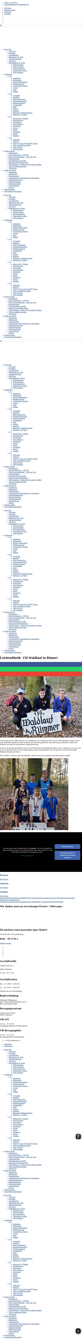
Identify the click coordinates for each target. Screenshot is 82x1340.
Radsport (16, 111)
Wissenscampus (9, 189)
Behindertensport (18, 84)
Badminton (16, 78)
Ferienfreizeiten (14, 176)
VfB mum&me (18, 149)
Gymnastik (16, 95)
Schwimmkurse (18, 124)
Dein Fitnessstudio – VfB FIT (19, 155)
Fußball (15, 92)
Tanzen (15, 128)
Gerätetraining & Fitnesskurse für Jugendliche (24, 178)
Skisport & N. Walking (20, 118)
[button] (41, 664)
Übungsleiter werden (20, 70)
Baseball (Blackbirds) (20, 82)
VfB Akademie (18, 72)
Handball (16, 97)
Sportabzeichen (18, 120)
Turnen (15, 134)
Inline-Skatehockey (19, 99)
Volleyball (16, 140)
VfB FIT (16, 141)
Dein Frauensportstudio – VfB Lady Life (22, 157)
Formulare (12, 53)
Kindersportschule (19, 103)
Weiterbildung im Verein (17, 63)
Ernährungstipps (14, 159)
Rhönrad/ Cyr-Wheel (20, 115)
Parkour (15, 109)
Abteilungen (8, 74)
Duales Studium (18, 67)
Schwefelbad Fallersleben (13, 191)
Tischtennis (16, 132)
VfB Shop (12, 51)
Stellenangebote (18, 65)
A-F (10, 76)
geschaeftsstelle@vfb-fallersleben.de (12, 975)
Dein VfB (7, 49)
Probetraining (13, 153)
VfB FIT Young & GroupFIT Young (25, 143)
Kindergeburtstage (15, 182)
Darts (14, 90)
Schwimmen (17, 122)
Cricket (15, 88)
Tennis (15, 130)
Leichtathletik (17, 105)
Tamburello (16, 126)
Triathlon (16, 136)
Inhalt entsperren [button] (67, 846)
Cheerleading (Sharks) (20, 86)
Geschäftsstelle (14, 55)
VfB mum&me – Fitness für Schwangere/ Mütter (25, 164)
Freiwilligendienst (19, 69)
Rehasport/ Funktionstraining (22, 113)
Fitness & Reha (9, 151)
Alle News (12, 61)
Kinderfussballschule (20, 101)
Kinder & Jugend (10, 170)
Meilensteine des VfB (16, 57)
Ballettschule (17, 80)
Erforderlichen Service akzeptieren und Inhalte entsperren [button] (67, 855)
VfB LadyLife (18, 147)
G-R (10, 93)
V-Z (10, 138)
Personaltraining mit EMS (17, 161)
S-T (10, 116)
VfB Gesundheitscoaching (22, 145)
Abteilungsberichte (15, 59)
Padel (15, 107)
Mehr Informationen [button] (27, 856)
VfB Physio (13, 168)
